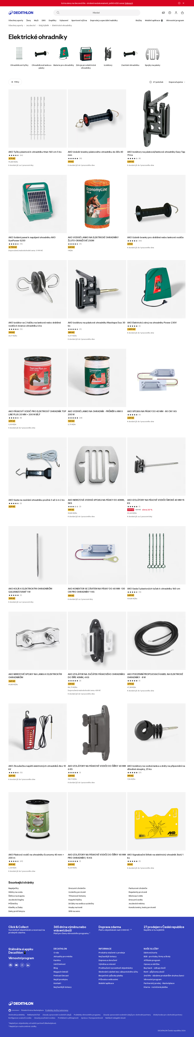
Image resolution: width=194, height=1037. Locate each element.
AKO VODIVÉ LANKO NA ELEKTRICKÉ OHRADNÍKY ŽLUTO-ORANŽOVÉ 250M (93, 239)
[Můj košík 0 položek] (182, 13)
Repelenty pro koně (138, 892)
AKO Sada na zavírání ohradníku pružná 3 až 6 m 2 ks (36, 500)
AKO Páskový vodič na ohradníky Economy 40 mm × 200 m (36, 856)
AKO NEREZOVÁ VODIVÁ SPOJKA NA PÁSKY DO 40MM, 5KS (96, 501)
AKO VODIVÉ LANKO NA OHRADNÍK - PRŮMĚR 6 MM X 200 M (95, 413)
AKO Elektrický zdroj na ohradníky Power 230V (152, 322)
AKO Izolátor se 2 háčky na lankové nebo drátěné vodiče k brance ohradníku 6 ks (34, 324)
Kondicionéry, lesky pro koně (142, 907)
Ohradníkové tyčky (19, 65)
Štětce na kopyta (16, 896)
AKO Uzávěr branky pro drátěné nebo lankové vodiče (155, 237)
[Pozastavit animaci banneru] (179, 3)
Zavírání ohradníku (130, 65)
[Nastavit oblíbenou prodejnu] (163, 13)
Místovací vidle (136, 896)
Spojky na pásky (152, 65)
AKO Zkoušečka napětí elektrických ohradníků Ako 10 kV (37, 767)
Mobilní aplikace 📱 (154, 20)
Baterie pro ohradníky (63, 65)
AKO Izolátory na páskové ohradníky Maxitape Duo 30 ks (96, 324)
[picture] (37, 118)
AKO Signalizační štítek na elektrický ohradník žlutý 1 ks (155, 856)
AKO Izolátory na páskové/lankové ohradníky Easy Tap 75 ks (156, 153)
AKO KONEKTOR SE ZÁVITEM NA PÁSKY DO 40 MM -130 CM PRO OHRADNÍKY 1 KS (96, 590)
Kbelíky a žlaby (15, 907)
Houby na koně (75, 907)
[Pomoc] (170, 13)
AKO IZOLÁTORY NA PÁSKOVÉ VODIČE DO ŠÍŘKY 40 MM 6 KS (97, 767)
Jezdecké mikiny (137, 903)
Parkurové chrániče (138, 888)
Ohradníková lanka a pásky (41, 66)
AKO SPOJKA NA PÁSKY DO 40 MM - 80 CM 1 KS (152, 411)
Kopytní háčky (75, 900)
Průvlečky (13, 903)
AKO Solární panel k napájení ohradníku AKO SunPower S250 (32, 239)
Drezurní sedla (136, 900)
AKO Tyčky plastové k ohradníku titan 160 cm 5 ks (34, 152)
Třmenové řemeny (77, 896)
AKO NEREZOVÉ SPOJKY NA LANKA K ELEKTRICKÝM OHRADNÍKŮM (35, 676)
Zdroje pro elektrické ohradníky (86, 66)
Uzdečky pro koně (77, 892)
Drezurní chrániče (77, 888)
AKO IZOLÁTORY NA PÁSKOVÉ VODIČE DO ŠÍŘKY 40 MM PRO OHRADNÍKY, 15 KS (97, 856)
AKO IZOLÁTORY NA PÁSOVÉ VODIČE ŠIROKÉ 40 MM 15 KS (155, 501)
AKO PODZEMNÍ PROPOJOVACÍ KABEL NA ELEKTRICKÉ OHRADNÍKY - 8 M (155, 676)
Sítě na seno (74, 911)
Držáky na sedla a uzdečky (81, 903)
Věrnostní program (175, 20)
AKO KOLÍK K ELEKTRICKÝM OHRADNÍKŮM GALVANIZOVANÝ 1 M (30, 590)
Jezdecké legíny (16, 900)
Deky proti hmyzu (16, 911)
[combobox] (177, 82)
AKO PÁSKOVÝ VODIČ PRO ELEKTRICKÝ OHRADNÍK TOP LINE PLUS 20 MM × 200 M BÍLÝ (37, 413)
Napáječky (13, 888)
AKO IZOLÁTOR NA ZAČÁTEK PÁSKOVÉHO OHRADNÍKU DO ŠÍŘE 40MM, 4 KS (96, 676)
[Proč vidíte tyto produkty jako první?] (150, 82)
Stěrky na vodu (15, 892)
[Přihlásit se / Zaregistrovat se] (176, 13)
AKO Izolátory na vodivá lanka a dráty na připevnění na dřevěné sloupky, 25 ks (156, 767)
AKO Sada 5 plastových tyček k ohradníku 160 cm (153, 588)
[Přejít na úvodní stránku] (20, 13)
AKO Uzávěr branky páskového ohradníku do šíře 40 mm (95, 153)
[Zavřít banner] (183, 3)
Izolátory (108, 65)
